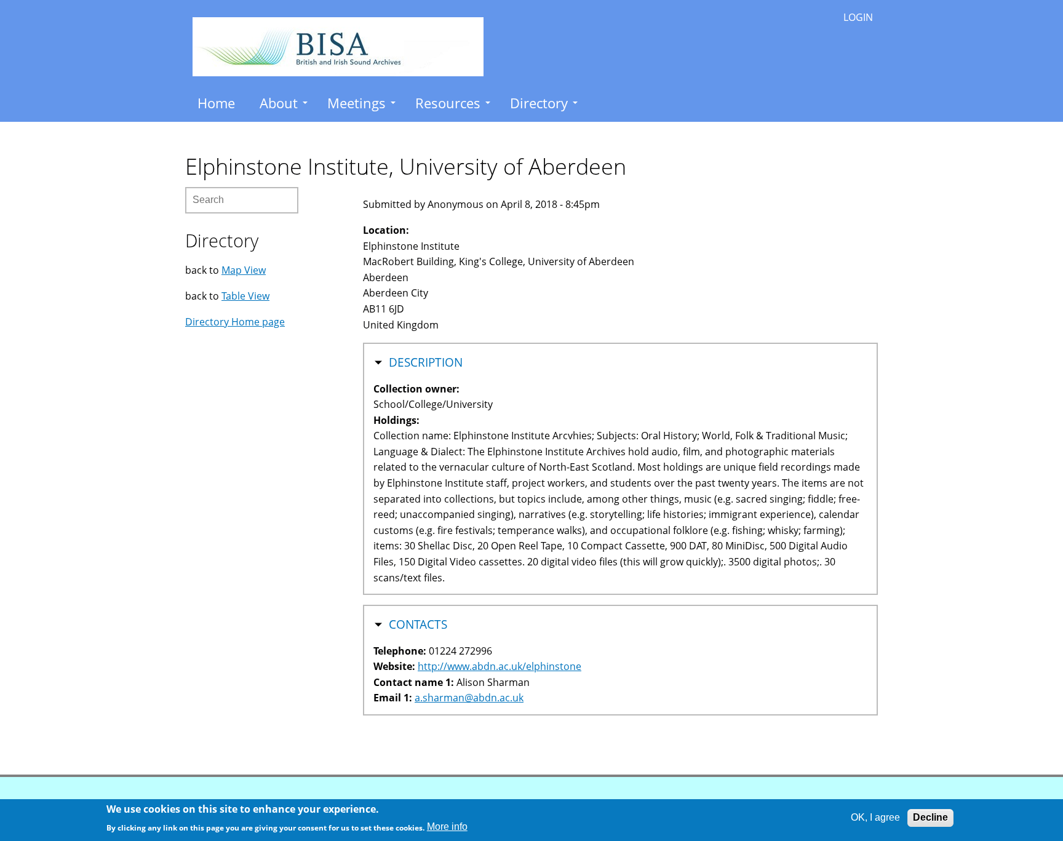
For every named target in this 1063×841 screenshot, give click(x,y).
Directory (539, 103)
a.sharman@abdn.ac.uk (469, 697)
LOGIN (858, 17)
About (279, 103)
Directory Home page (235, 322)
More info (447, 826)
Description (426, 362)
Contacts (418, 624)
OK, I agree (875, 817)
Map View (243, 270)
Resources (447, 103)
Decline (930, 817)
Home (216, 103)
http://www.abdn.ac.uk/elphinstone (499, 666)
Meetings (356, 103)
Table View (245, 296)
